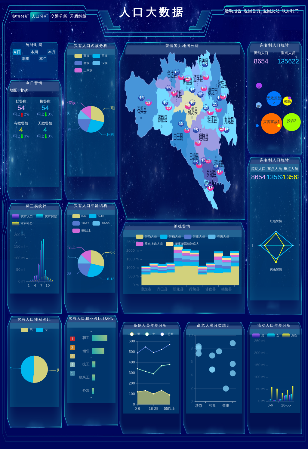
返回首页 (252, 10)
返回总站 (271, 10)
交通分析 (59, 16)
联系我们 (290, 10)
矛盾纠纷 (78, 16)
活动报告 (233, 10)
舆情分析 (20, 16)
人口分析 (39, 16)
